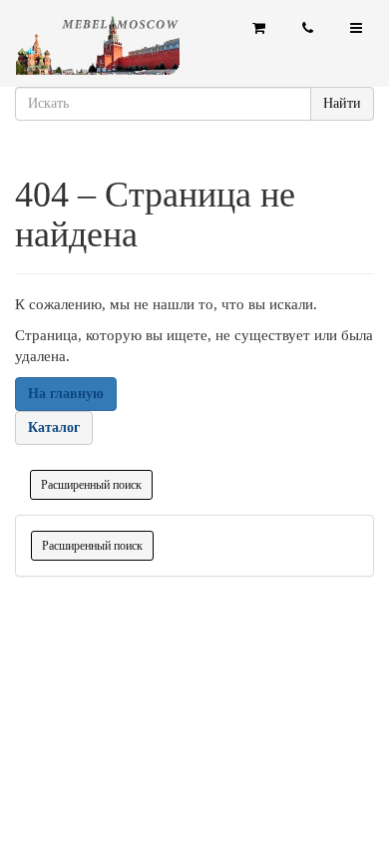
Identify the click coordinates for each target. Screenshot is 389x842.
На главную (66, 393)
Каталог (54, 427)
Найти (342, 103)
